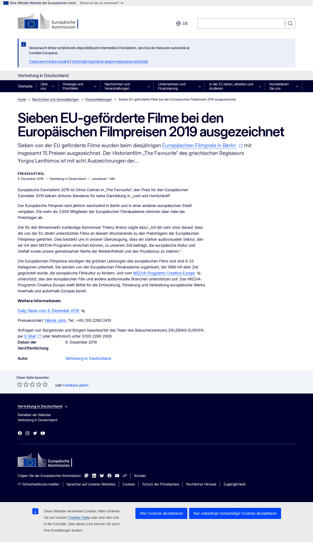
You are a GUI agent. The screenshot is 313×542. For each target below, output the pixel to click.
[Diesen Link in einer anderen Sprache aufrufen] (199, 273)
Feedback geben (76, 385)
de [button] (185, 23)
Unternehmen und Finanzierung (171, 86)
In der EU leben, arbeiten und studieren (231, 86)
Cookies (128, 484)
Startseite (25, 86)
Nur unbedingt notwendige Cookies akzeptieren (235, 513)
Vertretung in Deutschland (88, 358)
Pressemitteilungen (98, 99)
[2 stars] (22, 384)
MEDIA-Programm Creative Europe (164, 273)
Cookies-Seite (79, 517)
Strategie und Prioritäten (73, 86)
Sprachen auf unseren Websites (90, 484)
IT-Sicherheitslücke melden (38, 484)
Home (22, 99)
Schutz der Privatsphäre (160, 484)
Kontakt (140, 476)
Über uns (44, 86)
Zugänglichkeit (234, 484)
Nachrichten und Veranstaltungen (117, 86)
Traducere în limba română (49, 61)
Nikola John (55, 320)
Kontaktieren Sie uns (279, 86)
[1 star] (19, 384)
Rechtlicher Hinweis (201, 484)
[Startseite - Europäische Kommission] (52, 21)
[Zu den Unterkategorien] (54, 86)
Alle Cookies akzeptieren (161, 513)
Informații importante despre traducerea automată (110, 61)
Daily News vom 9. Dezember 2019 (49, 310)
